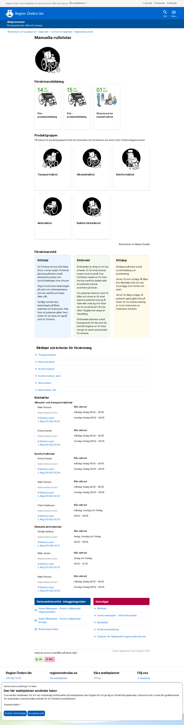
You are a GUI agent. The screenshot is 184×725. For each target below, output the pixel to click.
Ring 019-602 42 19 (49, 567)
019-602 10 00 (13, 678)
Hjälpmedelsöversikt (83, 32)
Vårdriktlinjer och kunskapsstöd (22, 32)
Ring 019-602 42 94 (49, 444)
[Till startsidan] (24, 13)
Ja (40, 659)
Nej (50, 659)
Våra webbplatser (78, 3)
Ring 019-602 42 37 (49, 545)
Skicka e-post (46, 418)
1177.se (97, 678)
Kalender (159, 3)
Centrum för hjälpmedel (61, 32)
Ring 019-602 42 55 (49, 519)
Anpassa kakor (11, 704)
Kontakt (147, 3)
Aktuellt (172, 3)
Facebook (144, 678)
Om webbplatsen (58, 678)
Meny (174, 13)
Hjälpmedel (44, 32)
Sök (165, 13)
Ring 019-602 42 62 (49, 421)
